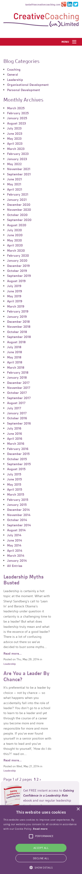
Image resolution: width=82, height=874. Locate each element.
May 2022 (14, 164)
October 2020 (17, 215)
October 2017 (17, 392)
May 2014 (14, 545)
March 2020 (16, 250)
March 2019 (15, 306)
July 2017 (14, 408)
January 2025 (17, 118)
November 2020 (19, 209)
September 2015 (19, 464)
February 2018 (17, 372)
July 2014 (14, 535)
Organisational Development (28, 84)
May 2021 (14, 184)
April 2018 (14, 362)
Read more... (12, 653)
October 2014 (17, 520)
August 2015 (16, 469)
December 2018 (18, 321)
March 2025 (16, 108)
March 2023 (16, 148)
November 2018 (19, 326)
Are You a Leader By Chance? (26, 676)
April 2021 (14, 189)
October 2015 (17, 459)
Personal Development (23, 90)
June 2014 (14, 540)
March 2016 (15, 443)
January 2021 (17, 199)
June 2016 (14, 433)
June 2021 (14, 179)
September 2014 (19, 525)
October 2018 (17, 332)
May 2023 (14, 138)
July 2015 (14, 474)
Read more (40, 828)
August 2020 (16, 225)
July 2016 (14, 428)
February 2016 (17, 449)
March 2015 (15, 494)
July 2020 (14, 230)
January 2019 (17, 316)
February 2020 (18, 255)
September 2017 (19, 398)
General (12, 74)
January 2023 (17, 159)
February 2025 (18, 113)
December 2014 (18, 509)
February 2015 (17, 499)
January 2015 (17, 504)
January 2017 (17, 413)
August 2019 (16, 281)
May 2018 (14, 357)
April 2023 (15, 143)
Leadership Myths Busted (23, 580)
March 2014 (15, 555)
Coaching (13, 69)
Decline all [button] (41, 858)
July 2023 (14, 128)
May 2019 (14, 296)
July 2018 (14, 347)
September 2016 (19, 423)
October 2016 (17, 418)
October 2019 (17, 270)
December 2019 (18, 265)
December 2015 (18, 454)
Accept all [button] (41, 847)
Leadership (15, 79)
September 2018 (19, 337)
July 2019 (14, 286)
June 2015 (14, 479)
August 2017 (16, 403)
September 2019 (19, 275)
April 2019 (14, 301)
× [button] (78, 809)
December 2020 (18, 204)
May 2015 (14, 484)
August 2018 (16, 342)
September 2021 (19, 174)
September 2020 (19, 220)
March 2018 (15, 367)
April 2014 (14, 550)
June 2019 (14, 291)
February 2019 (17, 311)
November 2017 (18, 387)
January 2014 (17, 560)
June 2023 (14, 133)
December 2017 (18, 382)
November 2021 (18, 169)
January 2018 (17, 377)
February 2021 (17, 194)
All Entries (14, 566)
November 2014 (19, 515)
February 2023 (18, 153)
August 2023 (16, 123)
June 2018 (14, 352)
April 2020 (15, 245)
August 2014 (16, 530)
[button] (41, 867)
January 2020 (17, 260)
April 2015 (14, 489)
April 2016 (14, 438)
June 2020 (15, 235)
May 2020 (14, 240)
